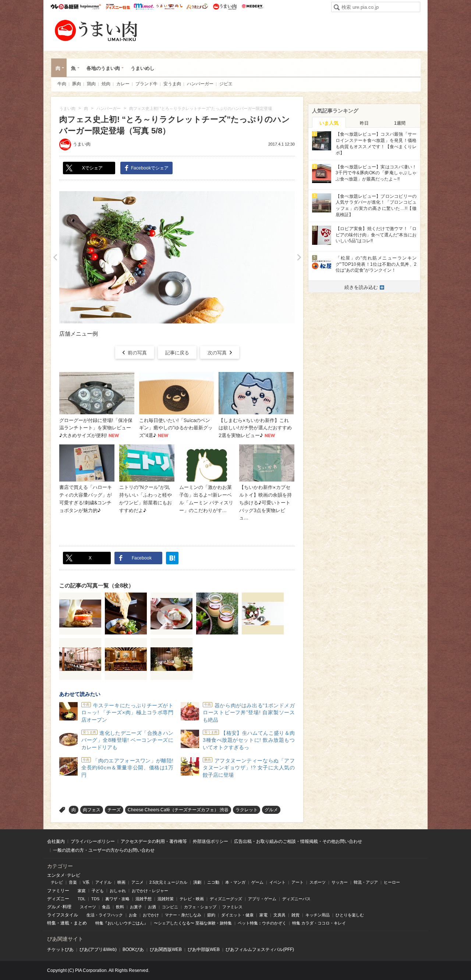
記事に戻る (177, 352)
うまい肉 (224, 6)
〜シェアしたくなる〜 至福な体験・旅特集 (193, 923)
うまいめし (169, 6)
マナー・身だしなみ (183, 915)
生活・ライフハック (104, 915)
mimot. (144, 6)
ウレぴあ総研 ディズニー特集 (118, 6)
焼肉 (106, 83)
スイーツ (88, 907)
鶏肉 (91, 83)
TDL (81, 899)
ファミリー (58, 890)
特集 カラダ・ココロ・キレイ (319, 923)
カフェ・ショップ (200, 907)
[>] (299, 257)
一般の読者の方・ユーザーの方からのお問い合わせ (104, 850)
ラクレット (247, 809)
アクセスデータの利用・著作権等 (154, 841)
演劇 (197, 882)
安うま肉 (172, 83)
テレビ (57, 882)
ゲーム (257, 882)
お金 (133, 915)
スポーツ (317, 882)
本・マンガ (235, 882)
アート (297, 882)
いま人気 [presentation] (329, 123)
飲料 (120, 907)
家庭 (82, 890)
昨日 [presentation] (364, 123)
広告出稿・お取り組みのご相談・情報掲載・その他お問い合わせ (298, 841)
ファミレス (232, 907)
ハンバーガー (200, 83)
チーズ (114, 809)
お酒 (152, 907)
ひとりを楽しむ (350, 915)
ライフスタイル (62, 915)
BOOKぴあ (133, 949)
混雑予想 (143, 899)
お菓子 (136, 907)
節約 (211, 915)
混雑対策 (165, 899)
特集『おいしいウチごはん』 (121, 923)
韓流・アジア (366, 882)
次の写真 (217, 352)
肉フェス (91, 809)
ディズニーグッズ (226, 899)
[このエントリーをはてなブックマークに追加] (172, 558)
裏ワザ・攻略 (117, 899)
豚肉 (76, 83)
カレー (123, 83)
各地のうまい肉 (103, 68)
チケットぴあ (60, 949)
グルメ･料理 (59, 906)
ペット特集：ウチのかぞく (262, 923)
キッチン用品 (317, 915)
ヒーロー (392, 882)
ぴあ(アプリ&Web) (98, 949)
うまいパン (197, 6)
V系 (86, 882)
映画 (121, 882)
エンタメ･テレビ (63, 875)
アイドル (103, 882)
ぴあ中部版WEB (204, 949)
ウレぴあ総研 (64, 6)
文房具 (279, 915)
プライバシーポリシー (93, 841)
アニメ (137, 882)
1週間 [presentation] (400, 123)
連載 (64, 923)
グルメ (271, 809)
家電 (263, 915)
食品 (106, 907)
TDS (95, 899)
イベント (277, 882)
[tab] (329, 122)
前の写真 (137, 352)
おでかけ (151, 915)
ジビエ (226, 83)
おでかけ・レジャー (150, 890)
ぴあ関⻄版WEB (166, 949)
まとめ (80, 923)
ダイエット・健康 (237, 915)
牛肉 (61, 83)
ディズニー (58, 898)
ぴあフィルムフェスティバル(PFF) (260, 949)
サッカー (340, 882)
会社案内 (56, 841)
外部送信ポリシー (210, 841)
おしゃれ (118, 890)
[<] (55, 257)
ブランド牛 (146, 83)
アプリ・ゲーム (262, 899)
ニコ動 (213, 882)
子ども (98, 890)
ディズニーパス (296, 899)
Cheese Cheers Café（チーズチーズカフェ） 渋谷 (178, 809)
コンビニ (170, 907)
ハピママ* (90, 6)
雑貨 (295, 915)
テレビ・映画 (192, 899)
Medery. (252, 6)
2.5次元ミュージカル (168, 882)
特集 (51, 923)
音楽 (73, 882)
